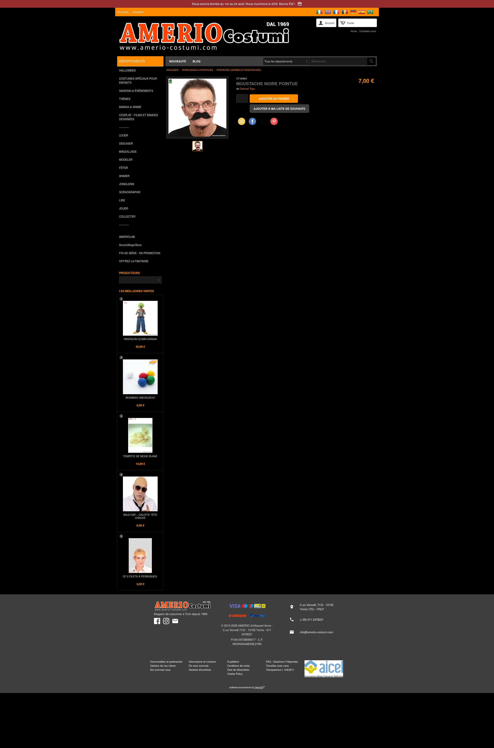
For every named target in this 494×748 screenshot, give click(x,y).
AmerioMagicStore (130, 245)
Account (329, 23)
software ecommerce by (247, 687)
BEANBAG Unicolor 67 (140, 397)
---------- (124, 127)
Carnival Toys (247, 88)
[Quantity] (242, 98)
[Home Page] (214, 36)
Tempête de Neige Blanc (140, 456)
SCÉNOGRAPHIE (129, 192)
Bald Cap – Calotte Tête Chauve (140, 516)
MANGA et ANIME (130, 107)
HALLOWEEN (127, 70)
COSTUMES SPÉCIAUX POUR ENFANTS (138, 80)
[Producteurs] (140, 280)
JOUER (123, 208)
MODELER (125, 160)
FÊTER (123, 168)
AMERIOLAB (127, 237)
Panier (350, 23)
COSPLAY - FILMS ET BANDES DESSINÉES (138, 117)
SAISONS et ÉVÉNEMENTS (136, 91)
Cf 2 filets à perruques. (140, 576)
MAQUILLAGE (128, 151)
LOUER (123, 135)
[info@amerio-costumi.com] (313, 632)
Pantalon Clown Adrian (140, 339)
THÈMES (124, 99)
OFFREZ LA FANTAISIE (133, 261)
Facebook (252, 121)
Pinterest (274, 121)
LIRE (122, 200)
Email (240, 121)
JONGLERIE (126, 184)
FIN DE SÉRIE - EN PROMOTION (139, 253)
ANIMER (124, 176)
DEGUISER (126, 143)
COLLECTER (127, 216)
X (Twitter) (263, 122)
